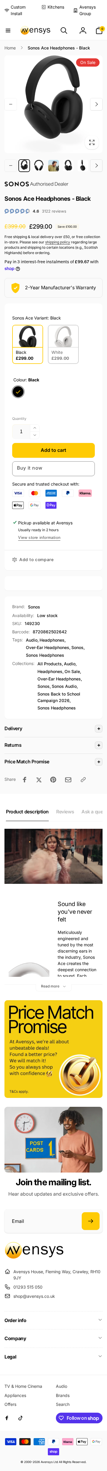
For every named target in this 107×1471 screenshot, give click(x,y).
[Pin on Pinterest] (53, 780)
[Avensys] (34, 1257)
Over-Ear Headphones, (59, 678)
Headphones (52, 640)
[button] (8, 30)
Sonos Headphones (45, 655)
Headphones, (50, 671)
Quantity (19, 418)
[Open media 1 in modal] (53, 104)
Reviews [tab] (65, 812)
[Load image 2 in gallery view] (39, 165)
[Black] (18, 391)
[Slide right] (96, 104)
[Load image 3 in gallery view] (53, 165)
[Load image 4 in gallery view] (68, 165)
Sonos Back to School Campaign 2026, (58, 697)
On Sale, (72, 671)
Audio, (70, 663)
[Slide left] (10, 104)
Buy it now (30, 468)
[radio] (27, 344)
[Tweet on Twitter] (39, 780)
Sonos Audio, (65, 686)
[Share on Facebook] (25, 780)
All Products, (50, 663)
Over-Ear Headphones (47, 647)
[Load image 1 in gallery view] (24, 165)
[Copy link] (83, 780)
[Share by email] (68, 779)
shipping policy (57, 242)
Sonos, (44, 686)
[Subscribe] (91, 1221)
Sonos (34, 606)
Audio (31, 640)
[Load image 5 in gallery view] (83, 165)
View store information (39, 537)
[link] (18, 10)
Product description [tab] (27, 812)
